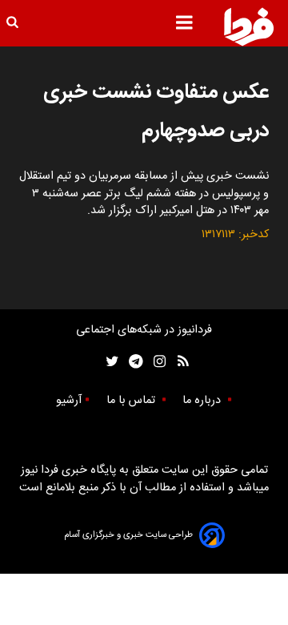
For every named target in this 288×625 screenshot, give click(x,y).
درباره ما (203, 400)
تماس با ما (132, 400)
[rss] (178, 362)
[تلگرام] (130, 362)
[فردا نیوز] (249, 26)
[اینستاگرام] (155, 362)
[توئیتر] (108, 362)
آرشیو (69, 400)
